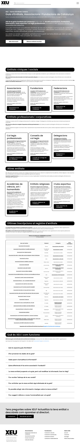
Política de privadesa (69, 438)
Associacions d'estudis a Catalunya (58, 265)
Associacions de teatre (58, 296)
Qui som (66, 432)
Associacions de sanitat (58, 246)
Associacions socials (58, 249)
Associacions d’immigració (58, 274)
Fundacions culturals (49, 432)
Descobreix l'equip (38, 341)
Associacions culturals (58, 259)
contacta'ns (46, 341)
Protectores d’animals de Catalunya (31, 433)
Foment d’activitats (29, 438)
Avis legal (66, 436)
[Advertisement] (40, 57)
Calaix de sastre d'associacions (58, 303)
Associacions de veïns (58, 255)
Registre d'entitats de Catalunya (52, 326)
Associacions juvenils (30, 436)
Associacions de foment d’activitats (58, 268)
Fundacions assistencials (50, 434)
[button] (40, 348)
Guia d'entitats (13, 437)
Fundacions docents (49, 436)
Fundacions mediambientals (51, 438)
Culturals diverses (29, 439)
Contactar (66, 434)
